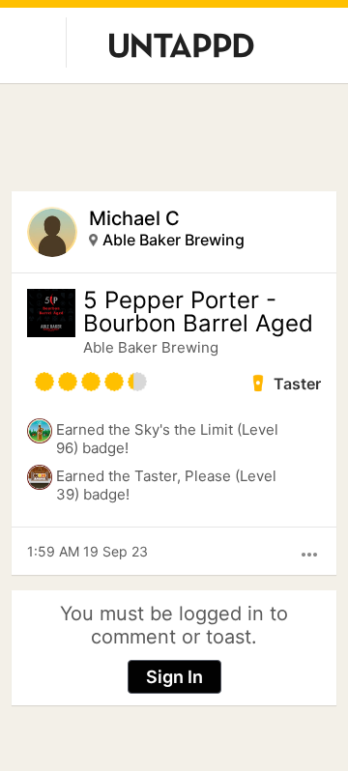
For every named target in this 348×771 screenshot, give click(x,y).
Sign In (174, 677)
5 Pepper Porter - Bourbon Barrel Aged (198, 312)
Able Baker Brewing (173, 239)
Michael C (134, 218)
